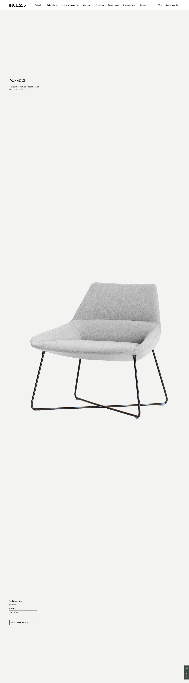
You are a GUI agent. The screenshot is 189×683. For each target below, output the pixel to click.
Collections (52, 5)
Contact (143, 5)
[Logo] (17, 5)
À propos (100, 5)
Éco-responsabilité (69, 5)
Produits (38, 5)
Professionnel (129, 5)
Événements (113, 5)
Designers (87, 5)
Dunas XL (17, 80)
